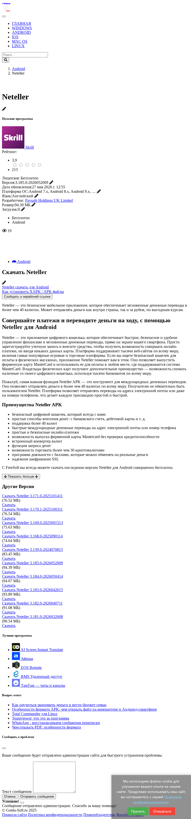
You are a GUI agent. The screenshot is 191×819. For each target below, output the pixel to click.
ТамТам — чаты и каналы (42, 685)
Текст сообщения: (17, 791)
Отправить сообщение (37, 796)
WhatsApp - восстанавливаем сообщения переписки (56, 723)
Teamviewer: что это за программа (40, 718)
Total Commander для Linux (34, 714)
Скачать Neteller (32, 496)
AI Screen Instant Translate (41, 650)
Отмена (9, 796)
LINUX (18, 46)
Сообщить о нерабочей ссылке (27, 296)
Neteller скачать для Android (25, 287)
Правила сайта (14, 815)
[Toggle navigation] (4, 16)
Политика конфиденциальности (55, 815)
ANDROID (21, 32)
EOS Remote (31, 667)
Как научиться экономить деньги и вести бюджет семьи (59, 705)
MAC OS (19, 41)
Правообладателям (99, 815)
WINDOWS (22, 28)
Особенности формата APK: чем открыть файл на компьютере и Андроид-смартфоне (84, 709)
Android (23, 261)
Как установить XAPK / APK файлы (33, 291)
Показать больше (21, 476)
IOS (15, 37)
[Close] (4, 748)
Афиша (26, 658)
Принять (138, 811)
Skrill (29, 147)
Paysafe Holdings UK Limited (49, 200)
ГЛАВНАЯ (21, 23)
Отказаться (162, 811)
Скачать (8, 505)
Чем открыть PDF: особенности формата (46, 727)
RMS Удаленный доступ (41, 676)
